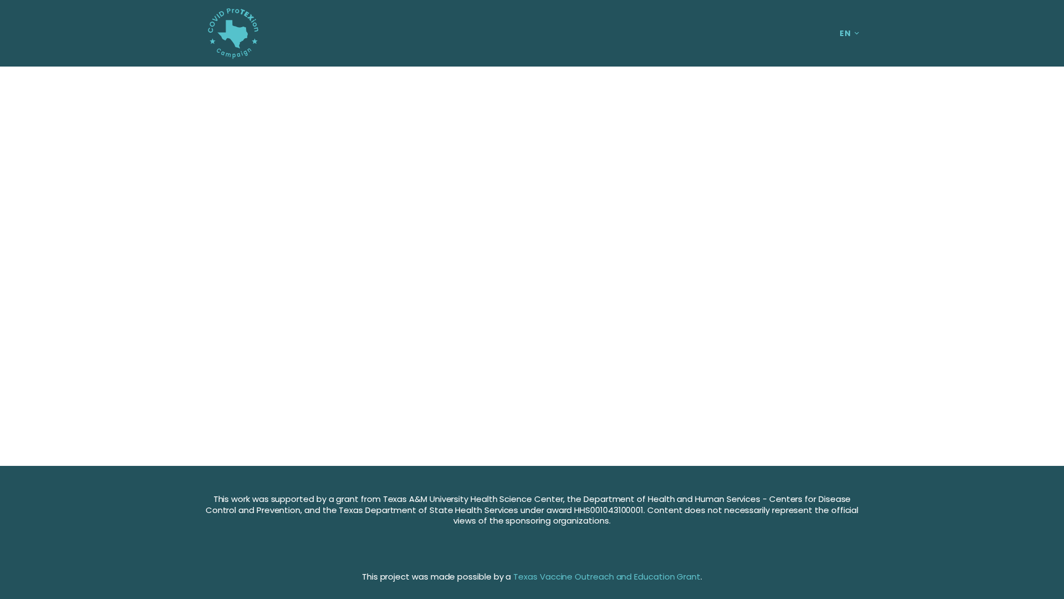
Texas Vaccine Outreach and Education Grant (606, 576)
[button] (849, 33)
